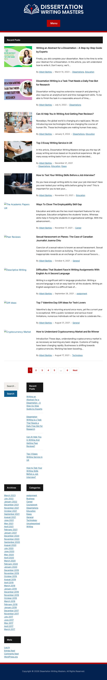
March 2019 (9, 585)
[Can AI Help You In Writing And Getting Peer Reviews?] (18, 122)
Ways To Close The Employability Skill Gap (59, 204)
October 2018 (10, 598)
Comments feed (11, 653)
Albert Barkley (45, 72)
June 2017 (9, 620)
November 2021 (11, 508)
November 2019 (11, 573)
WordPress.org (11, 657)
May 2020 (9, 554)
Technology (77, 355)
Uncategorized (33, 523)
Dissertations (78, 72)
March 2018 (9, 601)
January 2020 (10, 567)
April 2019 (9, 582)
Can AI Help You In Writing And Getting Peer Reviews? (65, 113)
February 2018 (10, 604)
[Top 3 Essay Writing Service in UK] (18, 151)
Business (30, 498)
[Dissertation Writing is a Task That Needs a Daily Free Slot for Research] (18, 89)
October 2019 (10, 576)
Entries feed (9, 650)
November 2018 (11, 595)
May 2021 (8, 523)
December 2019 (11, 570)
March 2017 (9, 629)
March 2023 (10, 495)
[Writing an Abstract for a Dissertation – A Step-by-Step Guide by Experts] (18, 56)
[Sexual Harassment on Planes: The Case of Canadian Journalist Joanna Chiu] (12, 236)
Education (89, 72)
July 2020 (9, 548)
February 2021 (10, 529)
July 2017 (8, 617)
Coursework (31, 504)
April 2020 (9, 557)
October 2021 (10, 511)
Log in (7, 647)
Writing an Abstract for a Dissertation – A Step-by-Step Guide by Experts (34, 402)
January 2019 (10, 589)
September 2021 (12, 514)
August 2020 (10, 545)
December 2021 (11, 504)
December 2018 (11, 592)
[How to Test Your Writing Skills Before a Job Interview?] (18, 183)
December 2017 (11, 610)
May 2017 (8, 623)
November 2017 (11, 613)
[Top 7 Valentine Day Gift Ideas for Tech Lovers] (10, 302)
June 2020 (9, 551)
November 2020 (11, 539)
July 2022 (9, 498)
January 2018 (10, 607)
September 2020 (12, 542)
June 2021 (9, 520)
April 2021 (9, 526)
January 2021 (10, 533)
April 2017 (8, 626)
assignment (82, 293)
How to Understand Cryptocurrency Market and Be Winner (67, 331)
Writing (29, 526)
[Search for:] (12, 386)
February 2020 (11, 564)
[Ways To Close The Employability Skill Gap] (18, 206)
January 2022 (10, 501)
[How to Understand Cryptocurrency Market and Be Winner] (17, 331)
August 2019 (10, 579)
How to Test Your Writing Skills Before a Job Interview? (65, 175)
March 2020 (10, 560)
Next (75, 370)
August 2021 (10, 517)
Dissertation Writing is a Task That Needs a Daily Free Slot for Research (34, 422)
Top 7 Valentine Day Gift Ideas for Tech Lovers (61, 302)
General (76, 261)
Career (78, 228)
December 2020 (11, 536)
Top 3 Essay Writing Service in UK (54, 143)
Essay (64, 166)
